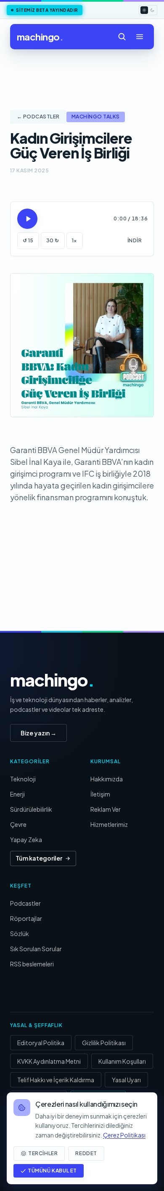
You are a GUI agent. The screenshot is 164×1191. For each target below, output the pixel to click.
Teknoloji (23, 779)
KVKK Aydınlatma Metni (49, 1061)
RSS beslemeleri (32, 964)
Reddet (86, 1153)
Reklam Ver (105, 809)
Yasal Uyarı (126, 1080)
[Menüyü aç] (139, 36)
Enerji (17, 794)
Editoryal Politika (40, 1042)
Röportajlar (26, 918)
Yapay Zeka (26, 839)
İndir (134, 240)
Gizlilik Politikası (104, 1042)
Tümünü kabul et (52, 1170)
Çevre (18, 824)
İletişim (100, 794)
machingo (40, 37)
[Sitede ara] (122, 36)
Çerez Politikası (124, 1135)
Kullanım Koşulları (122, 1061)
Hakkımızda (106, 779)
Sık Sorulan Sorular (36, 948)
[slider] (74, 219)
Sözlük (19, 933)
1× (74, 240)
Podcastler (25, 903)
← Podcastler (38, 116)
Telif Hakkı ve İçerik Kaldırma (55, 1080)
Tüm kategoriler (39, 858)
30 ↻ (52, 240)
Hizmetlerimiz (109, 824)
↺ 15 (28, 240)
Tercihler (43, 1153)
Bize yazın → (38, 733)
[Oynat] (27, 219)
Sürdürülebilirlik (31, 809)
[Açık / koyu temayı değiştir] (148, 10)
